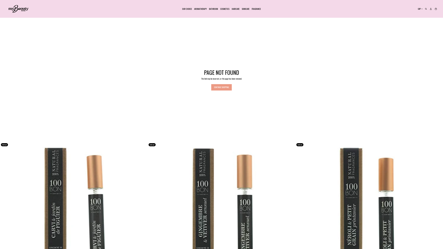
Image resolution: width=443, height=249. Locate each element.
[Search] (425, 8)
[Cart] (435, 8)
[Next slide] (144, 216)
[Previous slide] (3, 216)
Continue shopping (221, 87)
